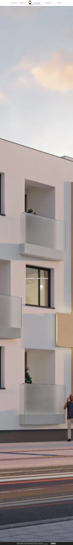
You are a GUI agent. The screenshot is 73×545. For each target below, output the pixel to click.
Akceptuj (53, 543)
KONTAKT (59, 3)
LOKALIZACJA (14, 3)
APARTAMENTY (48, 3)
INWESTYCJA (23, 3)
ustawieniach (46, 543)
